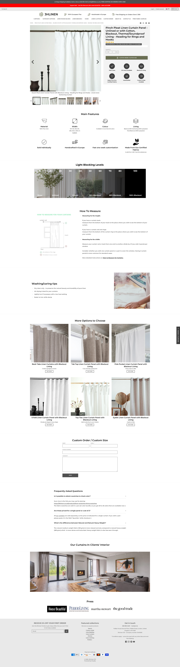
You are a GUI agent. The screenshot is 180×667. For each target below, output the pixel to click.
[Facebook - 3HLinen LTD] (141, 23)
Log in (152, 9)
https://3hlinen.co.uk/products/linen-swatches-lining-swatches (75, 503)
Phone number (66, 449)
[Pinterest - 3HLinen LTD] (146, 23)
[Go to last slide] (34, 62)
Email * (92, 443)
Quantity (108, 49)
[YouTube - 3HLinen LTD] (149, 23)
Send (70, 475)
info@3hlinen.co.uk (94, 2)
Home (31, 22)
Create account (160, 9)
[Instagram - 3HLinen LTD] (143, 23)
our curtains (60, 516)
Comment (65, 455)
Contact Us (134, 626)
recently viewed (178, 336)
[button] (110, 42)
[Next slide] (98, 62)
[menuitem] (36, 101)
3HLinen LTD (92, 659)
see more (49, 371)
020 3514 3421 (84, 2)
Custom (74, 132)
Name (63, 443)
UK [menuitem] (168, 9)
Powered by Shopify (90, 661)
